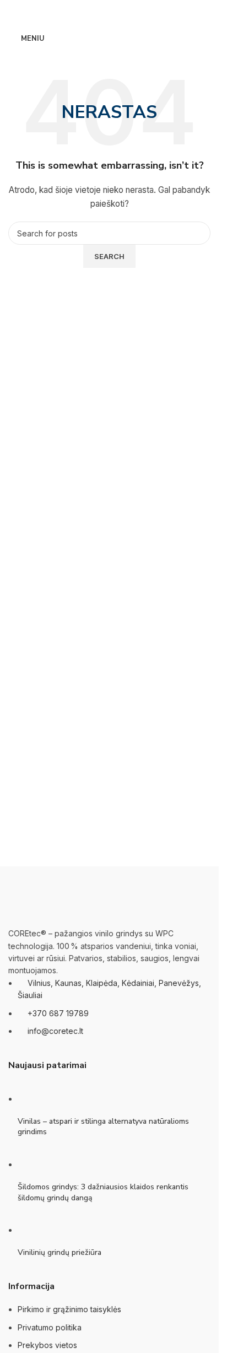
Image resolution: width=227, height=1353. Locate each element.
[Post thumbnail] (38, 1098)
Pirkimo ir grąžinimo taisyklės (69, 1309)
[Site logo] (109, 37)
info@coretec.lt (55, 1031)
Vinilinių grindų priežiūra (59, 1252)
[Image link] (63, 896)
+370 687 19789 (58, 1013)
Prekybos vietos (47, 1345)
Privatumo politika (50, 1327)
